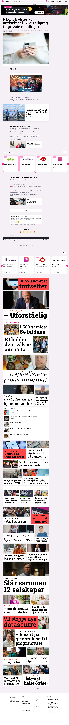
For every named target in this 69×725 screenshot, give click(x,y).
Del (26, 210)
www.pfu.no (50, 708)
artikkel (12, 224)
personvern (13, 226)
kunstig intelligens (22, 224)
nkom (32, 224)
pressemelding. (18, 139)
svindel (22, 226)
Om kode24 (24, 699)
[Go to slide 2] (35, 172)
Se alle (65, 152)
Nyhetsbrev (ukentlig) (26, 703)
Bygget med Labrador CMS (34, 688)
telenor (16, 224)
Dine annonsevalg (26, 710)
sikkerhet (18, 226)
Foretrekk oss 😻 (15, 221)
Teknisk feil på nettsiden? (27, 708)
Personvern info (25, 705)
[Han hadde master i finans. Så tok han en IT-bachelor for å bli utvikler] (14, 112)
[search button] (11, 1)
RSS (23, 696)
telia (35, 224)
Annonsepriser (25, 701)
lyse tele (28, 224)
